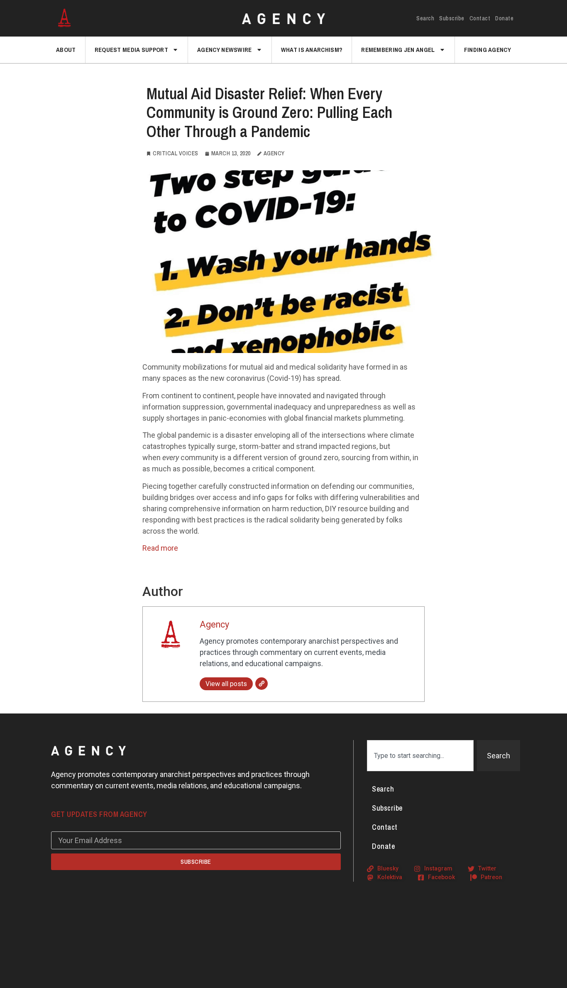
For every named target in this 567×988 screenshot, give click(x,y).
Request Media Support (131, 49)
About (66, 49)
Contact (480, 18)
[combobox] (420, 755)
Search (425, 18)
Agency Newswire (224, 49)
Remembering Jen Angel (398, 49)
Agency (214, 624)
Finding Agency (487, 49)
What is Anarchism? (311, 49)
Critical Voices (175, 153)
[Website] (261, 683)
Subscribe (451, 18)
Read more (160, 548)
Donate (504, 18)
